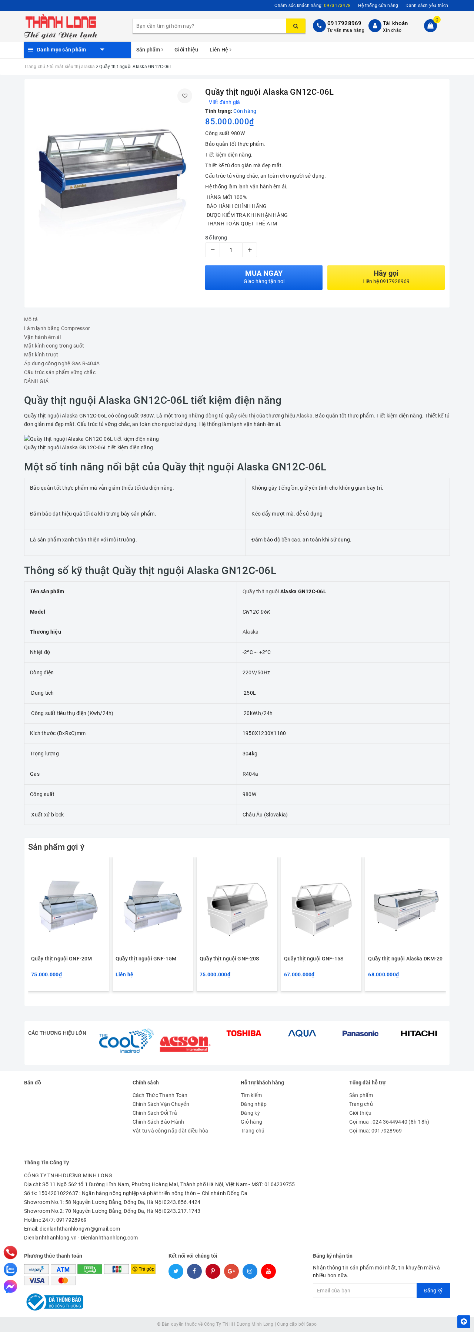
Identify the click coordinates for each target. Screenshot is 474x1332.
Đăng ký (250, 1113)
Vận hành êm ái (42, 337)
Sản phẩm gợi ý (56, 847)
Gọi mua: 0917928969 (375, 1131)
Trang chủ (252, 1131)
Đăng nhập (254, 1104)
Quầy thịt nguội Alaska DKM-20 (405, 959)
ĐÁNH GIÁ (36, 381)
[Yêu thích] (184, 95)
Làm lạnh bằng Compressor (57, 328)
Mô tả (31, 319)
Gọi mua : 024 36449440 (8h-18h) (389, 1122)
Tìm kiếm (251, 1095)
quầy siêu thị (240, 416)
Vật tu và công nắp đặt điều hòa (170, 1131)
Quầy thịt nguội (261, 591)
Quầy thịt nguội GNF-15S (313, 959)
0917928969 (344, 23)
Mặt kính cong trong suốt (54, 346)
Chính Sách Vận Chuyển (161, 1104)
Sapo (311, 1324)
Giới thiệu (186, 50)
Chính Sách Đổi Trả (155, 1113)
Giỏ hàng (251, 1122)
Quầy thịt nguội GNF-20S (229, 959)
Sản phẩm (148, 50)
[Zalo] (10, 1269)
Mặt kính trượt (41, 355)
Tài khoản (395, 23)
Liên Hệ (220, 50)
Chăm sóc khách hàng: (312, 5)
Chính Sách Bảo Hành (158, 1122)
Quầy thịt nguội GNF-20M (61, 959)
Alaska (304, 416)
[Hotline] (10, 1252)
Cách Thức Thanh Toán (160, 1095)
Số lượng (216, 238)
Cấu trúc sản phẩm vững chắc (60, 372)
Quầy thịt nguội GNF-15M (146, 959)
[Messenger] (10, 1286)
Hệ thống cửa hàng (378, 5)
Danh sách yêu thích (426, 5)
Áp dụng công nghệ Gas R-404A (62, 363)
